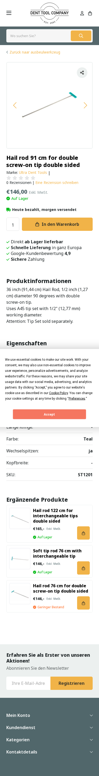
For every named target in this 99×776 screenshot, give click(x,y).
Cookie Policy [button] (58, 393)
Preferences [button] (77, 398)
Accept (49, 414)
